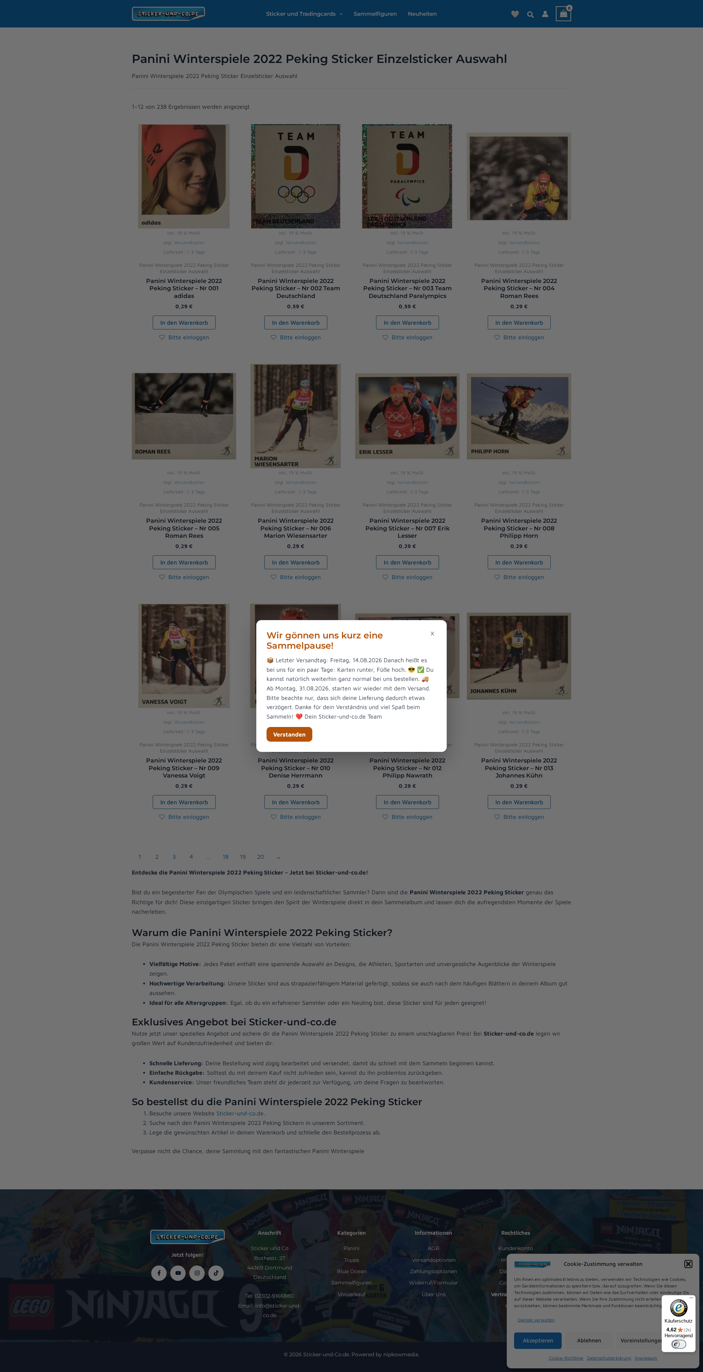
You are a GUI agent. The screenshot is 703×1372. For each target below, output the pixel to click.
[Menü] (691, 1299)
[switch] (679, 1344)
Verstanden (289, 734)
